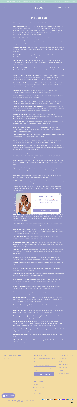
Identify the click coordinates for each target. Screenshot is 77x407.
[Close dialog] (59, 194)
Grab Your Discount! (46, 210)
